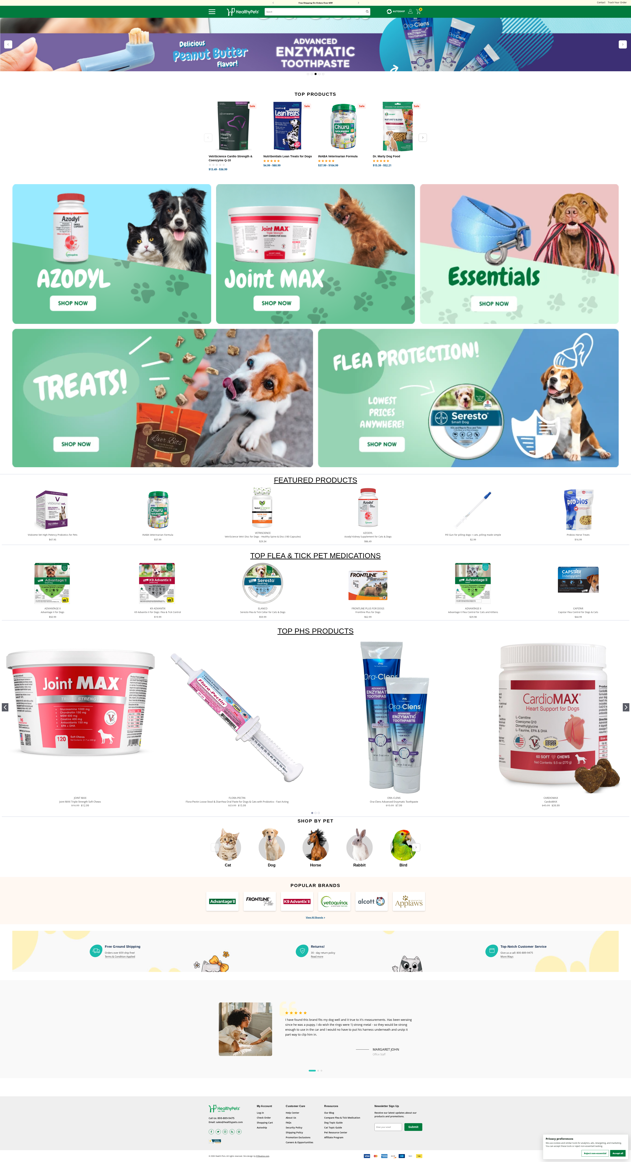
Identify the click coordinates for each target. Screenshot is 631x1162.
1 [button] (312, 1070)
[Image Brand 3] (297, 901)
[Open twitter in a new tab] (218, 1131)
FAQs (288, 1122)
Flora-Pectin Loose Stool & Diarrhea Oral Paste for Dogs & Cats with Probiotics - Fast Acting (237, 801)
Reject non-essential (595, 1153)
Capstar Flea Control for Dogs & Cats (578, 612)
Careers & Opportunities (299, 1142)
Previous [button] (273, 3)
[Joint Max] (315, 254)
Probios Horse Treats (578, 534)
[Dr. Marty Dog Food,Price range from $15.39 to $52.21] (398, 126)
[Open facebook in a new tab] (211, 1131)
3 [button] (321, 1070)
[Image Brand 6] (409, 901)
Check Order (264, 1117)
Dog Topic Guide (333, 1122)
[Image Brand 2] (260, 901)
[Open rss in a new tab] (232, 1131)
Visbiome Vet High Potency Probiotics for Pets (52, 534)
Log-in (260, 1112)
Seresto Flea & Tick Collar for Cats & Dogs (262, 612)
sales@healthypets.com (229, 1122)
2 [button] (318, 1070)
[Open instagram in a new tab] (225, 1131)
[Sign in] (410, 11)
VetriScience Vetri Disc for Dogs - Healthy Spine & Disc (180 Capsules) (263, 536)
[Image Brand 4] (334, 901)
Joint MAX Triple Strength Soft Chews (80, 801)
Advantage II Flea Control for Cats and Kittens (473, 612)
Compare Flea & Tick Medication (342, 1117)
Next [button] (359, 3)
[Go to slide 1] (5, 707)
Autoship (262, 1127)
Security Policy (294, 1127)
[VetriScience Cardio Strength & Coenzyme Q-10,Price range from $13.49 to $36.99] (233, 126)
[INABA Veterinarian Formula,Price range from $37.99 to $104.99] (343, 126)
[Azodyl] (111, 254)
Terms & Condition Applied (120, 956)
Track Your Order (617, 2)
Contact (601, 2)
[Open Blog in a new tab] (239, 1131)
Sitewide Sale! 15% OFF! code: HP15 (315, 3)
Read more (317, 956)
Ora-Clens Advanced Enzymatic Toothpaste (394, 801)
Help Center (292, 1112)
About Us (291, 1117)
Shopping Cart (265, 1122)
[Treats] (162, 398)
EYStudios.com (262, 1156)
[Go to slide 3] (319, 813)
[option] (228, 846)
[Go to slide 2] (626, 707)
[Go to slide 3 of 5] (316, 74)
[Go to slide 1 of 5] (308, 74)
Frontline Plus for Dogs (367, 612)
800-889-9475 (226, 1118)
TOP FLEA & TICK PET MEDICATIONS (315, 555)
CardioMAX (550, 801)
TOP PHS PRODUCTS (316, 631)
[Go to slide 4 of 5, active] (319, 74)
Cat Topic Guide (333, 1127)
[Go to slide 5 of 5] (323, 74)
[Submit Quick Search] (367, 11)
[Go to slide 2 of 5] (312, 74)
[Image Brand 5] (371, 901)
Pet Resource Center (335, 1132)
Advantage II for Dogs (52, 612)
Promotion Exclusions (298, 1137)
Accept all (618, 1153)
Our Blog (329, 1112)
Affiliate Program (333, 1137)
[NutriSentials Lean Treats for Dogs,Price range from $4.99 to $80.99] (288, 126)
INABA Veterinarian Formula (157, 534)
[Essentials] (519, 254)
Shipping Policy (294, 1132)
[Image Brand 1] (222, 901)
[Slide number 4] (315, 44)
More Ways (507, 956)
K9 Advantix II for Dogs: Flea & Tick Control (157, 612)
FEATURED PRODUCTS (315, 480)
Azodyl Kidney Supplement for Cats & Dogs (368, 536)
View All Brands (314, 917)
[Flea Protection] (468, 398)
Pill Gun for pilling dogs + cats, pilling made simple (473, 534)
